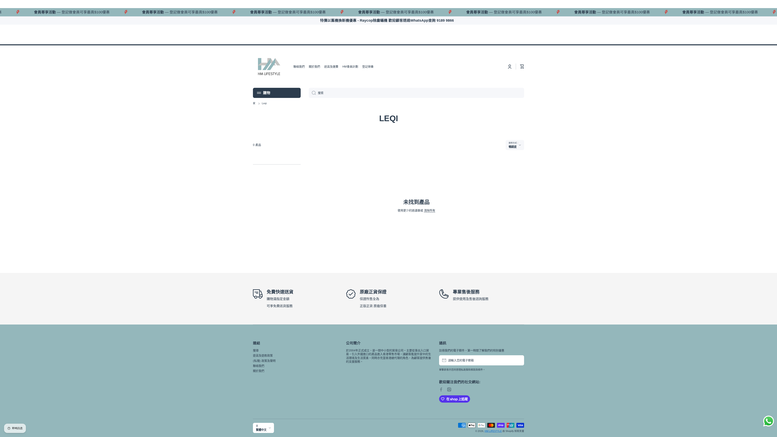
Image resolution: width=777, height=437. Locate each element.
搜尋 (256, 350)
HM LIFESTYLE (493, 431)
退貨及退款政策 (263, 355)
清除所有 (429, 210)
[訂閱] (519, 360)
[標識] (269, 66)
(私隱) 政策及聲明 (264, 360)
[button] (522, 67)
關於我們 (258, 370)
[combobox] (416, 93)
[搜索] (312, 93)
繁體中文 (261, 429)
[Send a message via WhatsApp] (768, 421)
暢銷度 (513, 146)
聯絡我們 (258, 365)
